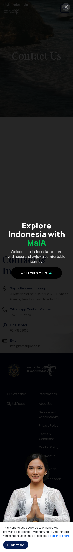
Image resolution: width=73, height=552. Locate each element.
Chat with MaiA (34, 272)
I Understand (16, 545)
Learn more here (59, 536)
